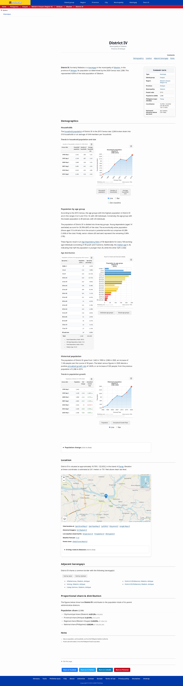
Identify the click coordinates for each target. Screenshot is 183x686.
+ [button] (64, 477)
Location (149, 58)
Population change (73, 447)
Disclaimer (136, 679)
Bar (118, 198)
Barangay (133, 2)
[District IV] (106, 496)
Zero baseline (115, 203)
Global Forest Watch (79, 541)
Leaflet (130, 521)
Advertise (81, 679)
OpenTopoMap (93, 526)
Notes (172, 58)
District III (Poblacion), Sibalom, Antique (139, 584)
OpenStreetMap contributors (141, 521)
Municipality (118, 2)
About (72, 679)
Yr (77, 538)
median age (121, 245)
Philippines (14, 7)
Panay (162, 99)
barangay (163, 74)
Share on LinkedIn (105, 670)
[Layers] (64, 518)
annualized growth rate (77, 366)
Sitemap (146, 679)
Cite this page (67, 661)
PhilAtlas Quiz (55, 679)
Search (146, 2)
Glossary (36, 679)
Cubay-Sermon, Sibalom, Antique (79, 587)
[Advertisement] (18, 50)
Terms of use (110, 679)
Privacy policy (123, 679)
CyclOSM (104, 526)
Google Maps (124, 526)
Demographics (138, 58)
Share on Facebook (69, 670)
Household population (101, 191)
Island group (69, 2)
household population (73, 131)
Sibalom (69, 7)
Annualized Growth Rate (120, 422)
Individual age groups (106, 312)
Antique (59, 7)
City (106, 2)
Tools (45, 679)
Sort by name (68, 576)
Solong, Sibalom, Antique (76, 584)
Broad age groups (123, 312)
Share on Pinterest (122, 670)
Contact (91, 679)
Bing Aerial (113, 526)
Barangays (7, 14)
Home (4, 7)
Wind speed (109, 534)
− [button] (64, 480)
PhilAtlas (16, 2)
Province (95, 2)
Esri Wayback (81, 530)
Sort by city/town (81, 576)
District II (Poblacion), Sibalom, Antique (139, 581)
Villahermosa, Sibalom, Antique (78, 581)
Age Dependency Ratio (91, 242)
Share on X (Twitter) (87, 670)
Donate (100, 679)
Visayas (25, 7)
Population (104, 422)
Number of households (113, 191)
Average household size (125, 192)
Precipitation (98, 534)
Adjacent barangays (161, 58)
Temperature (87, 534)
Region (83, 2)
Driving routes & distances (76, 550)
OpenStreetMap (80, 526)
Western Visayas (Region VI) (42, 7)
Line (111, 198)
